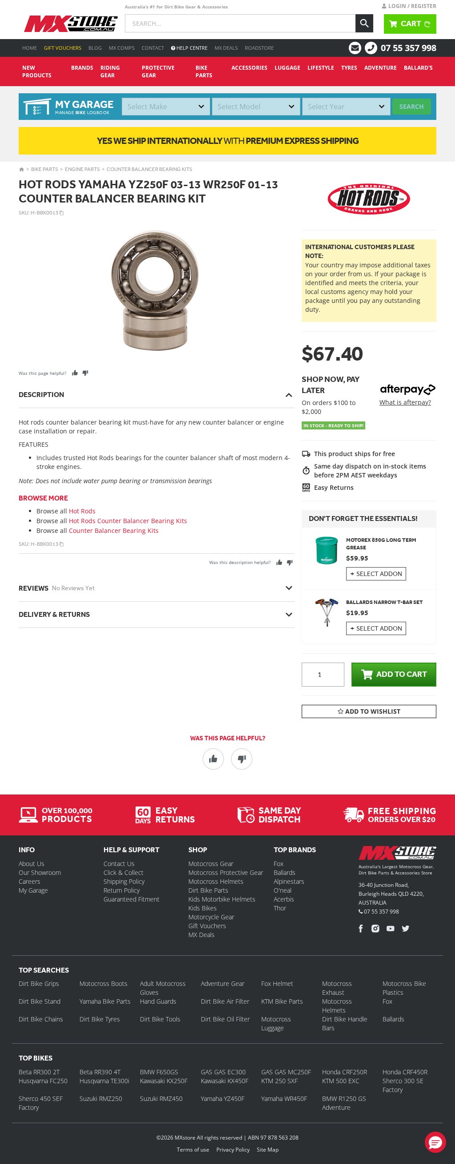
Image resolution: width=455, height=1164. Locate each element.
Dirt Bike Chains (41, 1019)
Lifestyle (320, 68)
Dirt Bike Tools (160, 1019)
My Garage (33, 890)
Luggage (287, 68)
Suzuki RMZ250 (101, 1098)
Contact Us (119, 863)
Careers (29, 881)
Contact (153, 47)
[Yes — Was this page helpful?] (75, 373)
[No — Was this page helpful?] (85, 373)
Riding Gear (110, 71)
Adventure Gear (222, 983)
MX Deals (226, 47)
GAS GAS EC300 (223, 1072)
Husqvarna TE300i (104, 1081)
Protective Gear (158, 71)
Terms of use (193, 1149)
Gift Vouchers (62, 47)
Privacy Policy (233, 1149)
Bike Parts (204, 71)
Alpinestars (289, 881)
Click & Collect (124, 872)
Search (411, 106)
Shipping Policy (124, 881)
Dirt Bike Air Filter (225, 1001)
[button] (435, 1142)
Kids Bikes (202, 908)
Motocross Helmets (215, 881)
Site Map (268, 1149)
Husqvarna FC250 (43, 1081)
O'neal (282, 890)
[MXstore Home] (397, 854)
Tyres (349, 68)
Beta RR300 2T (39, 1072)
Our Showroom (40, 872)
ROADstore (259, 47)
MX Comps (122, 47)
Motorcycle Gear (211, 917)
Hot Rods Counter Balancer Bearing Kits (128, 520)
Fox (278, 863)
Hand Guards (158, 1001)
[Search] (364, 23)
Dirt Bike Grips (39, 983)
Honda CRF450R (405, 1072)
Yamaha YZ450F (222, 1098)
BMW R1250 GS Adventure (344, 1103)
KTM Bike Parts (282, 1001)
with (228, 140)
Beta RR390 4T (100, 1072)
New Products (37, 71)
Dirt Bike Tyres (100, 1019)
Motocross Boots (104, 983)
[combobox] (166, 106)
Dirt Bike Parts (208, 890)
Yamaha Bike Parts (105, 1001)
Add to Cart (401, 674)
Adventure (380, 68)
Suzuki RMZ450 (161, 1098)
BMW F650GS (159, 1072)
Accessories (249, 68)
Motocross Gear (210, 863)
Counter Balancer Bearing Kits (149, 169)
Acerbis (284, 899)
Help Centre (191, 47)
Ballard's (418, 68)
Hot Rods (82, 511)
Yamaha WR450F (284, 1098)
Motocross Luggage (276, 1023)
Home (29, 47)
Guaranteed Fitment (132, 899)
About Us (31, 863)
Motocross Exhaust (337, 988)
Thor (280, 908)
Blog (95, 47)
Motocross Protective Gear (225, 872)
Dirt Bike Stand (39, 1001)
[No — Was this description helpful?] (289, 562)
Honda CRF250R (344, 1072)
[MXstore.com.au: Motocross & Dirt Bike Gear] (71, 24)
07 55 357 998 (408, 48)
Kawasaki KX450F (224, 1081)
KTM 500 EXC (340, 1081)
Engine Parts (82, 169)
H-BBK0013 (45, 213)
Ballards (284, 872)
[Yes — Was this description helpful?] (279, 562)
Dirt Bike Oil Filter (225, 1019)
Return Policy (122, 890)
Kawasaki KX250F (164, 1081)
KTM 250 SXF (279, 1081)
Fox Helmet (277, 983)
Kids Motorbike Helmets (221, 899)
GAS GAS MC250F (286, 1072)
